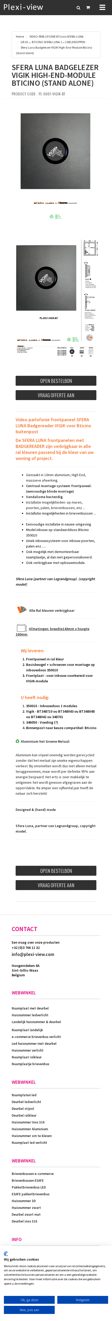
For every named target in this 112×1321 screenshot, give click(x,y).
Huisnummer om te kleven (32, 1136)
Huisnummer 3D (24, 1201)
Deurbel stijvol (23, 1108)
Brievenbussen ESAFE (28, 1180)
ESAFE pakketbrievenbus (30, 1194)
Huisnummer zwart (26, 1207)
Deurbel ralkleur (24, 1115)
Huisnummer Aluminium (30, 1129)
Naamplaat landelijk (27, 1030)
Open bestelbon (56, 380)
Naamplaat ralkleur (27, 1057)
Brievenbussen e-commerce (33, 1174)
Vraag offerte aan (56, 395)
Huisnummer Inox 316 (28, 1122)
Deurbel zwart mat (26, 1214)
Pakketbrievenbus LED (29, 1187)
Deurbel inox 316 (24, 1221)
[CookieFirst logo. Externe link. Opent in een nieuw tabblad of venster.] (6, 1253)
